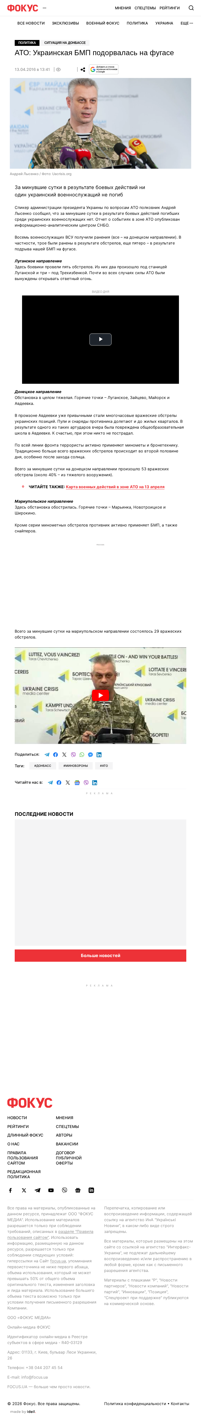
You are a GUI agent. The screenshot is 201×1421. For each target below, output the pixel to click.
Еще (185, 23)
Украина (164, 23)
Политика (137, 23)
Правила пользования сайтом (22, 1157)
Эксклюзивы (65, 23)
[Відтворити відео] (100, 695)
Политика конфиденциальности (135, 1403)
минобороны (76, 766)
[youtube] (50, 1190)
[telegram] (37, 1190)
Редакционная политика (24, 1174)
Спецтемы (145, 8)
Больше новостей (100, 955)
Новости (17, 1117)
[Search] (191, 8)
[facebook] (10, 1190)
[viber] (64, 1190)
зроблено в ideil (23, 1412)
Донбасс (43, 766)
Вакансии (67, 1143)
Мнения (123, 8)
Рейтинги (170, 8)
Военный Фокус (102, 23)
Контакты (180, 1403)
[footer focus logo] (29, 1103)
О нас (13, 1143)
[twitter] (23, 1190)
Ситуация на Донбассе (65, 43)
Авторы (64, 1135)
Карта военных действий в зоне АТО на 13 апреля (115, 486)
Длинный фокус (25, 1135)
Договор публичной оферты (69, 1157)
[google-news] (77, 1190)
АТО (105, 766)
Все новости (31, 23)
